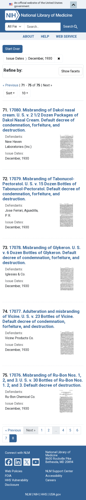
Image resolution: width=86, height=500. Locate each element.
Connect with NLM (17, 453)
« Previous (10, 85)
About (28, 36)
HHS (44, 494)
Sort (9, 93)
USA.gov (55, 494)
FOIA (8, 476)
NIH (36, 494)
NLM (28, 494)
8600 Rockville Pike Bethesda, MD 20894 (59, 460)
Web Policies (13, 471)
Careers (51, 480)
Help (45, 36)
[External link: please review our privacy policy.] (8, 462)
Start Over (12, 49)
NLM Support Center (59, 471)
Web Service (66, 36)
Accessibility (54, 476)
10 (26, 93)
